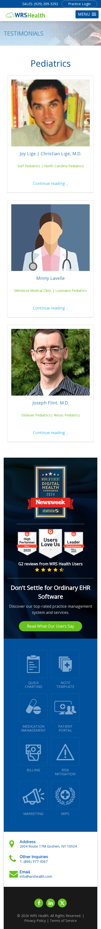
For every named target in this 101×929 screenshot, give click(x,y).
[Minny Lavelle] (50, 237)
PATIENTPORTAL (65, 728)
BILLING (33, 770)
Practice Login (79, 3)
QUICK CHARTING (33, 684)
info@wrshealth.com (36, 876)
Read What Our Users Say (50, 626)
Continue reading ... (50, 183)
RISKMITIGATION (65, 772)
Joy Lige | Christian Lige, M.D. (50, 153)
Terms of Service (63, 920)
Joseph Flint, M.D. (50, 403)
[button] (87, 14)
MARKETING (33, 813)
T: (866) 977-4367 (34, 861)
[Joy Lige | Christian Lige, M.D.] (50, 112)
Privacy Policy (35, 920)
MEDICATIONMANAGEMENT (33, 728)
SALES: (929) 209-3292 (40, 3)
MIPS (65, 813)
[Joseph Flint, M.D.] (50, 362)
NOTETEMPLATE (65, 684)
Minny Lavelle (50, 278)
